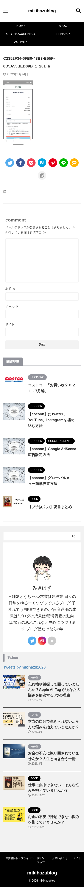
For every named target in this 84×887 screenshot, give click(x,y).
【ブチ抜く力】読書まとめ (50, 507)
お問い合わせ (60, 858)
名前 (10, 288)
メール (11, 306)
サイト (9, 324)
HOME (20, 25)
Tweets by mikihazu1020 (24, 667)
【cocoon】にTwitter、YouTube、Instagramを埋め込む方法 (51, 420)
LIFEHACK (63, 33)
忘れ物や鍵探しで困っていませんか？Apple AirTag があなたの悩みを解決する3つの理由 (54, 689)
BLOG (63, 25)
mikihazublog (42, 10)
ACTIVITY (21, 41)
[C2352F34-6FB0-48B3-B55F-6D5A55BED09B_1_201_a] (42, 162)
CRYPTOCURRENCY (21, 33)
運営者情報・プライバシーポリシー (26, 858)
